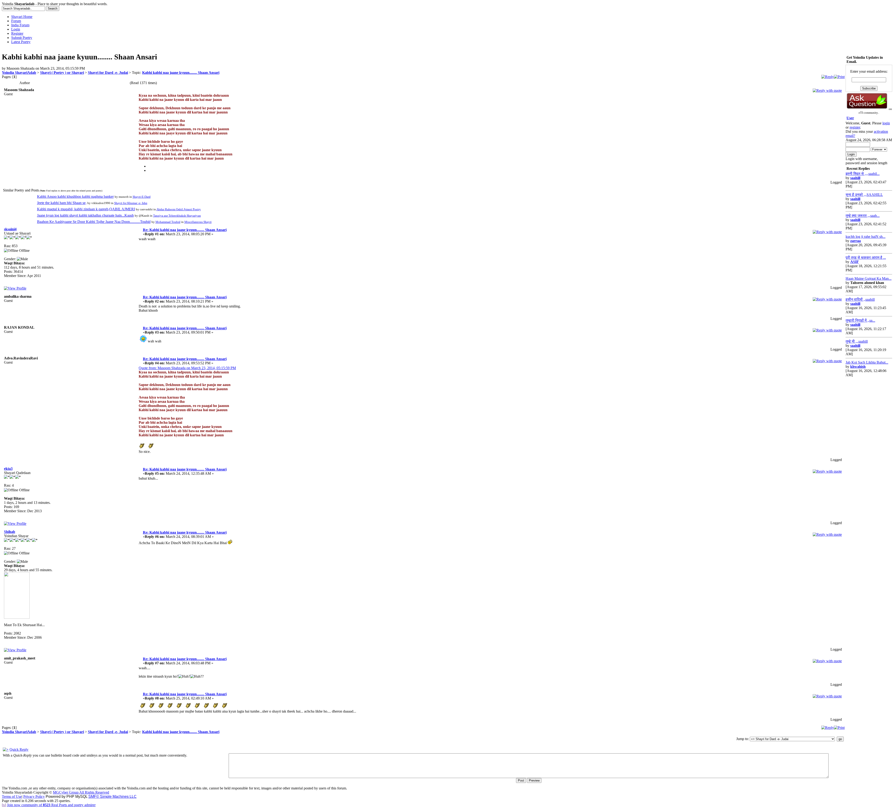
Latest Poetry (21, 42)
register (855, 127)
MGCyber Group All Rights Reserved (81, 792)
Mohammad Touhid (167, 222)
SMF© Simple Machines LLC (112, 797)
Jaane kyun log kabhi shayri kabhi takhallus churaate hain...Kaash (85, 215)
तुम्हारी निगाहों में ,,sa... (860, 320)
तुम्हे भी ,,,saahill (857, 341)
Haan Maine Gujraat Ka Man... (869, 278)
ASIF (854, 262)
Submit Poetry (21, 38)
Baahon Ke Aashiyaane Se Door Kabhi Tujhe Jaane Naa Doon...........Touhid (94, 222)
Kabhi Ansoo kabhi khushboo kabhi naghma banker (75, 196)
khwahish (858, 367)
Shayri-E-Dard (142, 196)
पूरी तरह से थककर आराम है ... (866, 257)
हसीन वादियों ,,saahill (860, 299)
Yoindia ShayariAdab (19, 73)
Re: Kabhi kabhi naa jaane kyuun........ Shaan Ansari (185, 230)
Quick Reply (19, 749)
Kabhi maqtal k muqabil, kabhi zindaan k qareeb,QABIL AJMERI (86, 209)
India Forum (20, 25)
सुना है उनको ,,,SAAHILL (864, 195)
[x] (4, 805)
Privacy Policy (34, 797)
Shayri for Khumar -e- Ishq (130, 203)
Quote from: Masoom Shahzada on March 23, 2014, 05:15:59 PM (187, 368)
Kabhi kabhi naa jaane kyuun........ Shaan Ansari (180, 73)
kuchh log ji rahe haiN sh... (865, 237)
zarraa (855, 241)
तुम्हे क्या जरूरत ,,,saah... (863, 216)
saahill (855, 178)
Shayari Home (21, 17)
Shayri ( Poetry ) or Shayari (62, 73)
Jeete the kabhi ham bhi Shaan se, (61, 203)
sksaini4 (10, 229)
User (850, 118)
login (886, 123)
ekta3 (8, 469)
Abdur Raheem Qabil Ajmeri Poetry (178, 209)
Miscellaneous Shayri (198, 222)
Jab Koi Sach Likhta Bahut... (867, 362)
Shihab (9, 532)
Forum (16, 21)
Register (17, 33)
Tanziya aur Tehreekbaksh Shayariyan (177, 215)
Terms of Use (12, 797)
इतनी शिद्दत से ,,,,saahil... (863, 174)
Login (15, 29)
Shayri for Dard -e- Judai (108, 73)
